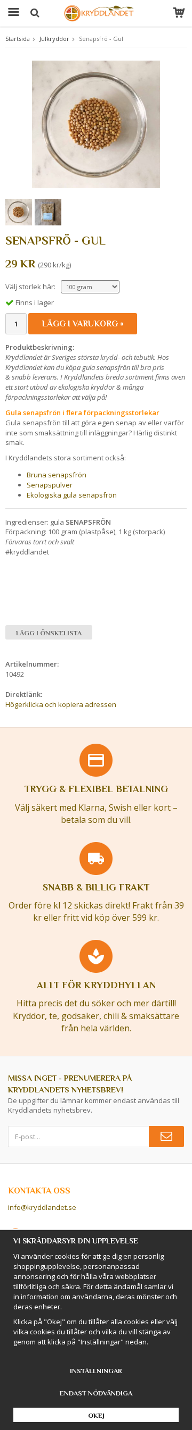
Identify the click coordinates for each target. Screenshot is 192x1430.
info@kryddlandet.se (42, 1207)
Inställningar (96, 1371)
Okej (96, 1415)
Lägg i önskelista (49, 633)
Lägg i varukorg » (83, 324)
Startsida (17, 39)
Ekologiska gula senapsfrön (72, 495)
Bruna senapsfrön (56, 475)
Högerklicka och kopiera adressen (60, 704)
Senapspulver (50, 485)
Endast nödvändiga (96, 1393)
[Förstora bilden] (96, 123)
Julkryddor (54, 39)
